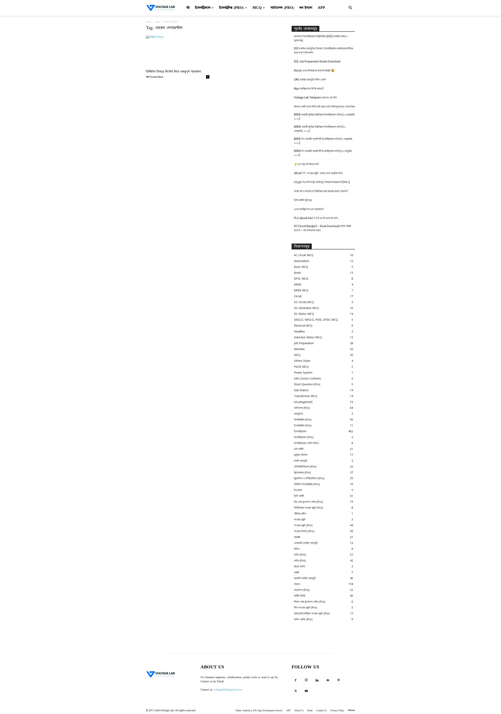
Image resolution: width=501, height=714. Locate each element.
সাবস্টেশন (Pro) (302, 590)
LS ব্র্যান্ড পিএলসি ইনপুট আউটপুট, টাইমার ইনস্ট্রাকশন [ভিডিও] (322, 182)
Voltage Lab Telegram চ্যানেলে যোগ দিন (315, 97)
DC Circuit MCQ (304, 302)
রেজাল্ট (296, 572)
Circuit (298, 296)
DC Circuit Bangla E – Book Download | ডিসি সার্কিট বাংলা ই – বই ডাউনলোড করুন (322, 228)
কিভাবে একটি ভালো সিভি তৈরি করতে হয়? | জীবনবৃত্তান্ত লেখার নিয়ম (324, 106)
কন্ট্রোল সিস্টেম (300, 455)
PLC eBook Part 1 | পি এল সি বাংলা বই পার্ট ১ (316, 218)
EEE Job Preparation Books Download (317, 61)
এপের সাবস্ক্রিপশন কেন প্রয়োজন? (309, 209)
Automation (301, 261)
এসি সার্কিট (299, 449)
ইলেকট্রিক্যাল (202, 8)
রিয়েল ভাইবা (299, 566)
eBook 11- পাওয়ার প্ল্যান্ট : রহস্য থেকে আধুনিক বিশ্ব (318, 173)
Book (297, 272)
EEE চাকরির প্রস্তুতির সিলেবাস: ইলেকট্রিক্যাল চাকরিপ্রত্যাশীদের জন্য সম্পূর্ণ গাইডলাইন (323, 50)
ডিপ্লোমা (298, 490)
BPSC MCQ (301, 278)
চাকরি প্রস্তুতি (300, 460)
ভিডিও (297, 549)
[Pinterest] (338, 680)
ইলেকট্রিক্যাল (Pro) (304, 437)
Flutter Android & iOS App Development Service (259, 710)
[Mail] (328, 680)
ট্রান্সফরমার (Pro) (302, 472)
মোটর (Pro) (300, 560)
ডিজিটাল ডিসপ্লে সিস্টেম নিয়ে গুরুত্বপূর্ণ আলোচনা (173, 72)
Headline (299, 331)
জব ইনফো (305, 8)
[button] (350, 8)
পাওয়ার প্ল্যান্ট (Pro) (303, 525)
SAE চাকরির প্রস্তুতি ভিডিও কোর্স (310, 79)
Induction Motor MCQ (308, 337)
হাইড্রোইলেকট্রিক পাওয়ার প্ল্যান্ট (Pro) (312, 613)
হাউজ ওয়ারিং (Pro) (303, 619)
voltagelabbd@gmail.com (228, 689)
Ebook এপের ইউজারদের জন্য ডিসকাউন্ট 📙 (314, 70)
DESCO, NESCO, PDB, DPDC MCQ (316, 319)
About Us (299, 710)
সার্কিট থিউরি (299, 596)
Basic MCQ (301, 267)
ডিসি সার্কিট (299, 496)
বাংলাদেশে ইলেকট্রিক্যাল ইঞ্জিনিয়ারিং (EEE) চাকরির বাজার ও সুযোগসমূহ (321, 38)
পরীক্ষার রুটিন (300, 513)
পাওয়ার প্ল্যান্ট (299, 519)
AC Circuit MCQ (303, 255)
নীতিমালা (351, 710)
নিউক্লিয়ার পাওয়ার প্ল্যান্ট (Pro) (308, 507)
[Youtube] (306, 691)
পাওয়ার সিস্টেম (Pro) (304, 531)
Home (149, 22)
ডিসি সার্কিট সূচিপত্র (303, 200)
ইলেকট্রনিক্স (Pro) (231, 8)
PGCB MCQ (301, 366)
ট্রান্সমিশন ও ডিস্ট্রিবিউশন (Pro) (309, 478)
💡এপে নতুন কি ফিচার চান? (306, 164)
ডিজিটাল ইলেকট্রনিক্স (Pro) (307, 484)
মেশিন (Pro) (300, 554)
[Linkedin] (317, 680)
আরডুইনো (298, 413)
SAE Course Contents (307, 378)
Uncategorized (303, 402)
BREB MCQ (301, 290)
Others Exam (302, 361)
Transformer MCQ (305, 396)
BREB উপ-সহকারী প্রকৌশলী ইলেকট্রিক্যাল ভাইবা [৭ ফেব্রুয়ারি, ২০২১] (323, 140)
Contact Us (321, 710)
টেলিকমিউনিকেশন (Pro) (305, 466)
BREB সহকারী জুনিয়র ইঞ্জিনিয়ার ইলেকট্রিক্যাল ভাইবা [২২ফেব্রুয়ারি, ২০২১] (324, 116)
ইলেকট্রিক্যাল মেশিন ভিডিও (306, 443)
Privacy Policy (337, 710)
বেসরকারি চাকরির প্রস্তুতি (306, 543)
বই (188, 8)
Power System (303, 372)
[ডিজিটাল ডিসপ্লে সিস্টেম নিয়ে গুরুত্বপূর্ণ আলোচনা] (177, 51)
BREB (297, 284)
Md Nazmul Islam (154, 77)
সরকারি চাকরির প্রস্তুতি (305, 578)
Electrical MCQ (303, 325)
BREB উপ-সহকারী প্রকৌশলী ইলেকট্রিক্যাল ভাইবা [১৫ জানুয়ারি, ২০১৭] (323, 153)
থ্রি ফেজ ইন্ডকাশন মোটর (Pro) (308, 502)
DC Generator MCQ (306, 308)
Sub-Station (301, 390)
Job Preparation (304, 343)
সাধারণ (297, 584)
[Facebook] (295, 680)
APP (321, 8)
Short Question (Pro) (307, 384)
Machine (299, 349)
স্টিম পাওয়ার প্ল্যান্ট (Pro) (305, 607)
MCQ (257, 8)
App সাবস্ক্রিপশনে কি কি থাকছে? (309, 88)
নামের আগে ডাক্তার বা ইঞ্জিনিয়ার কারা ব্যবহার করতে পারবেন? (321, 191)
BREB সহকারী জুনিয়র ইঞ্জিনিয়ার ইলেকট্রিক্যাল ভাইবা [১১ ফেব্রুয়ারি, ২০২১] (320, 128)
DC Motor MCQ (304, 314)
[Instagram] (306, 680)
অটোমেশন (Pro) (282, 8)
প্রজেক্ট (297, 537)
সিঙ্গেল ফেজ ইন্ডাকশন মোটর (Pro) (309, 601)
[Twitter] (295, 691)
